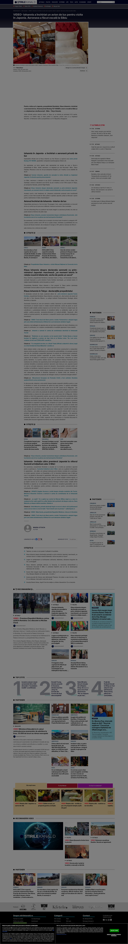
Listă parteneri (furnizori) (61, 934)
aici (10, 938)
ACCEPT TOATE (114, 930)
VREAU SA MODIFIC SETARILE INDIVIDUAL (114, 935)
